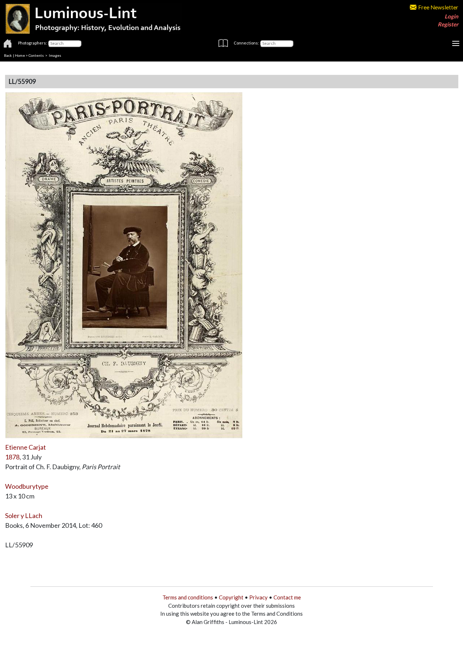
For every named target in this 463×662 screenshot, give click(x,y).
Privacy (258, 597)
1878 (12, 457)
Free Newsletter (438, 7)
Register (448, 24)
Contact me (287, 597)
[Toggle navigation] (455, 43)
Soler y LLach (23, 515)
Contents (36, 55)
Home (20, 55)
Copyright (231, 597)
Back (8, 55)
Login (451, 16)
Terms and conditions (187, 597)
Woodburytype (26, 486)
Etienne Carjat (25, 447)
